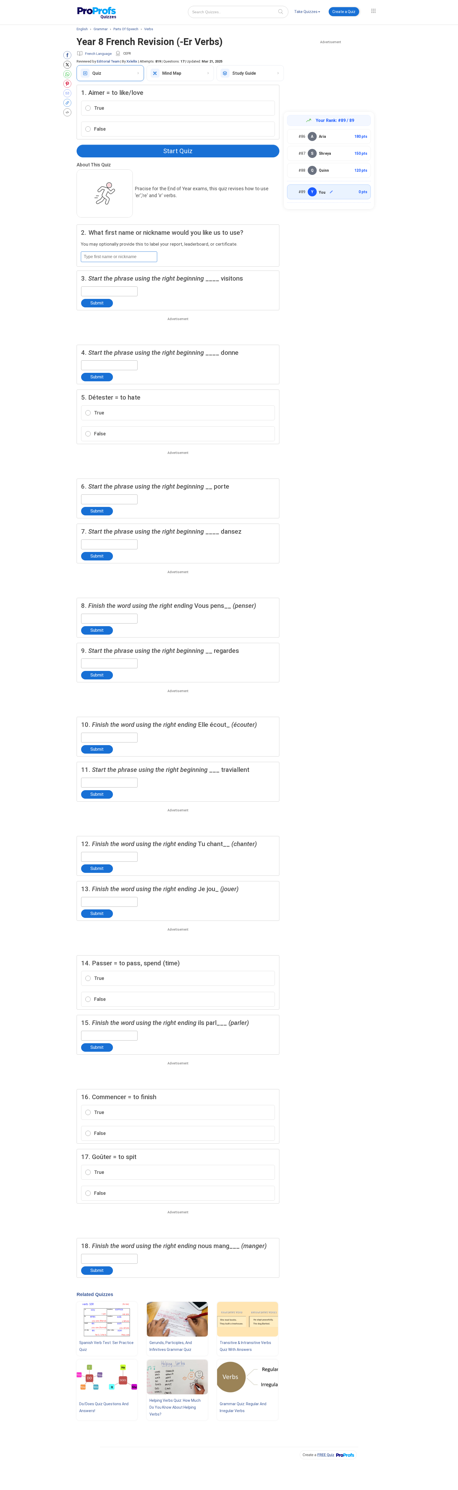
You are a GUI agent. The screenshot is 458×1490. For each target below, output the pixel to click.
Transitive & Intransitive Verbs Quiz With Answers (245, 1346)
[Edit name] (331, 191)
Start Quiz (177, 151)
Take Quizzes (306, 12)
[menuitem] (307, 12)
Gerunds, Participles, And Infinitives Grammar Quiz (170, 1346)
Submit (97, 303)
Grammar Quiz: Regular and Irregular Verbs (243, 1407)
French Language (98, 54)
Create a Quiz (343, 12)
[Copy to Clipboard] (68, 103)
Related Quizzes (95, 1294)
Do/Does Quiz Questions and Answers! (104, 1407)
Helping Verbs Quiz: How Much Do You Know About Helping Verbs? (175, 1407)
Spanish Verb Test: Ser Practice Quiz (106, 1346)
